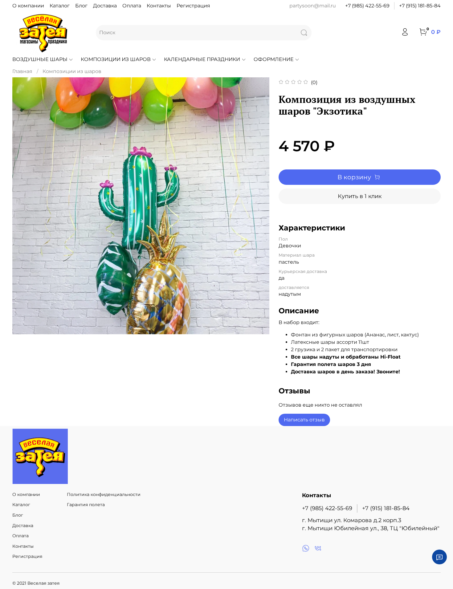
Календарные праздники (202, 59)
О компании (28, 6)
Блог (81, 6)
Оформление (274, 59)
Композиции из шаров (116, 59)
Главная (22, 71)
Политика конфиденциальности (104, 494)
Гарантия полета (86, 504)
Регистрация (193, 6)
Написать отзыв (304, 420)
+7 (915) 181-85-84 (420, 6)
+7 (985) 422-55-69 (367, 6)
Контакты (159, 6)
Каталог (60, 6)
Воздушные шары (39, 59)
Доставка (105, 6)
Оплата (131, 6)
